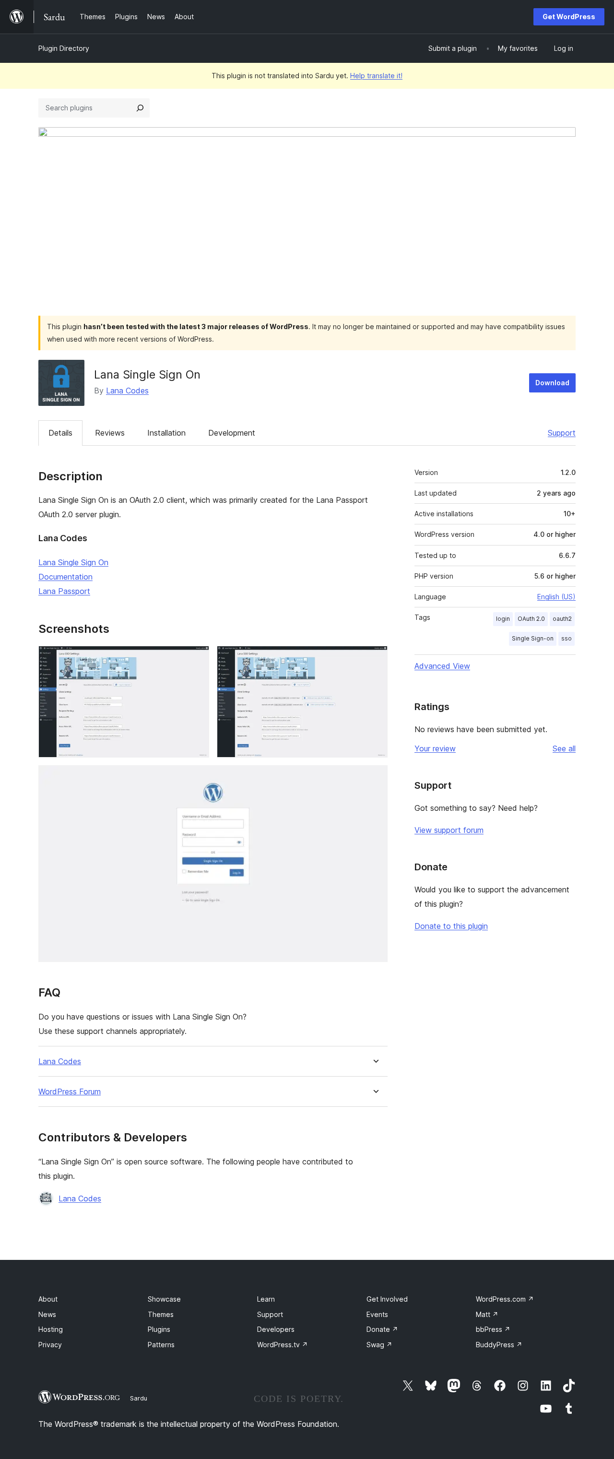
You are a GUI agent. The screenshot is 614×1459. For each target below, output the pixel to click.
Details (60, 433)
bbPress (493, 1329)
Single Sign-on (533, 638)
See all (564, 748)
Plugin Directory (63, 48)
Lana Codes (127, 390)
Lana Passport (64, 591)
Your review (435, 748)
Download (552, 383)
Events (377, 1314)
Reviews (110, 433)
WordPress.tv (282, 1344)
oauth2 (562, 618)
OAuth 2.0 (531, 618)
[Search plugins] (140, 108)
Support (562, 433)
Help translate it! (376, 75)
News (47, 1314)
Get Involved (387, 1299)
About (48, 1299)
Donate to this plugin (451, 926)
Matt (487, 1314)
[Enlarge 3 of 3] (374, 778)
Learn (266, 1299)
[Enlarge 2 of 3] (374, 659)
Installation (166, 433)
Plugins (159, 1329)
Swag (379, 1344)
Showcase (164, 1299)
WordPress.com (505, 1299)
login (503, 618)
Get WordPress (569, 16)
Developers (276, 1329)
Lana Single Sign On (73, 562)
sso (566, 638)
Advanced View (442, 666)
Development (231, 433)
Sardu (138, 1398)
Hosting (50, 1329)
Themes (161, 1314)
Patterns (161, 1344)
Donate (382, 1329)
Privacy (50, 1344)
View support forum (449, 830)
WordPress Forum (69, 1091)
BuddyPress (499, 1344)
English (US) (556, 597)
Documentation (65, 576)
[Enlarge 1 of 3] (196, 659)
